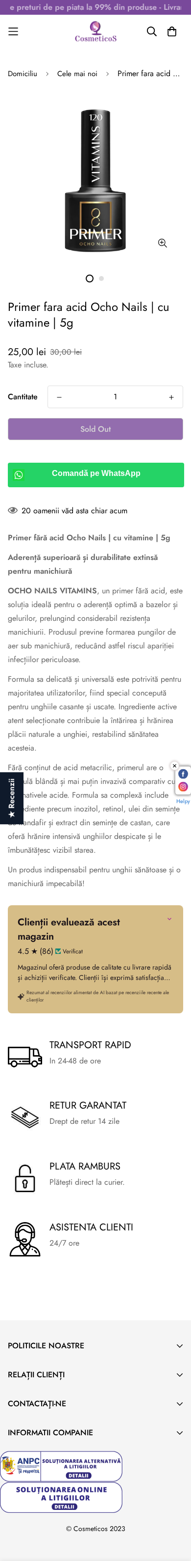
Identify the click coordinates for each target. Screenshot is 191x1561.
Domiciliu (22, 73)
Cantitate (23, 396)
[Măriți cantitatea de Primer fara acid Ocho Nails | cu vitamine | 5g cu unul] (171, 397)
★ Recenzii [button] (11, 798)
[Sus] (173, 1509)
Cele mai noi (77, 73)
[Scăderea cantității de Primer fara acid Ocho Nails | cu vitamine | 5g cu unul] (59, 397)
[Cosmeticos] (95, 31)
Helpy (183, 801)
